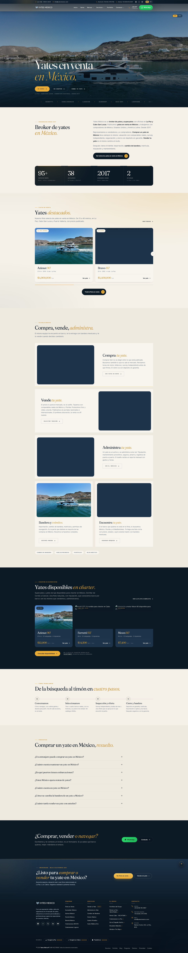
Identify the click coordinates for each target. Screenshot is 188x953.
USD (175, 15)
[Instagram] (136, 2)
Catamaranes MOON (71, 924)
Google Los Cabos (78, 940)
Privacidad (142, 948)
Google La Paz (54, 940)
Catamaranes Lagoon (72, 927)
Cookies (149, 948)
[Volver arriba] (181, 863)
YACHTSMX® (68, 654)
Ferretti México (70, 917)
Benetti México (70, 920)
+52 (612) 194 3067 (140, 907)
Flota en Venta (69, 906)
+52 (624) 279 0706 (140, 912)
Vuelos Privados (92, 920)
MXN (180, 15)
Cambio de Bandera (93, 913)
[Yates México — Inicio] (44, 7)
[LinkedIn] (53, 924)
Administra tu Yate (93, 910)
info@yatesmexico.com (61, 2)
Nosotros (108, 948)
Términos (134, 948)
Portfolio (78, 552)
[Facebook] (139, 2)
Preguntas (127, 948)
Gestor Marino (91, 917)
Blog (121, 948)
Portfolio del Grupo (115, 906)
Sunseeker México (71, 910)
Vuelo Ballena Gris (93, 924)
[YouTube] (142, 2)
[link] (64, 255)
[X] (48, 924)
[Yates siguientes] (153, 254)
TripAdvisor (100, 940)
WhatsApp (130, 839)
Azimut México (70, 913)
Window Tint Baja (115, 929)
